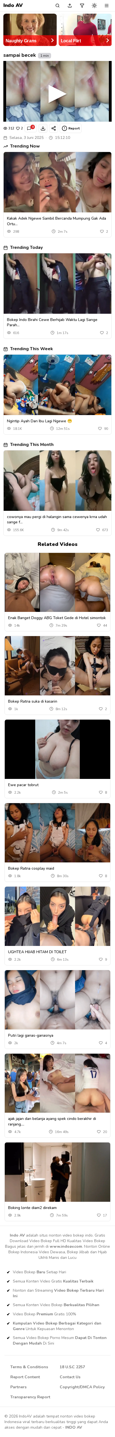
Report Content (25, 1377)
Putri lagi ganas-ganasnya (30, 1035)
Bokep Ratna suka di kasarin (32, 701)
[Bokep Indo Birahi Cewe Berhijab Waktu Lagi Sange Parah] (57, 283)
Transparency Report (30, 1397)
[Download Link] (43, 128)
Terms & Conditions (29, 1367)
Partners (18, 1387)
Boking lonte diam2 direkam (32, 1207)
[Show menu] (107, 5)
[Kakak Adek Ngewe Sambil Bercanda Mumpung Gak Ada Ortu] (57, 182)
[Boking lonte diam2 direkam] (57, 1172)
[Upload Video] (70, 5)
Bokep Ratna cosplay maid (31, 868)
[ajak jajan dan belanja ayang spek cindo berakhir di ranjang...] (57, 1083)
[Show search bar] (57, 5)
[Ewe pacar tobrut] (57, 749)
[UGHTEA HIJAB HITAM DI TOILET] (57, 916)
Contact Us (70, 1377)
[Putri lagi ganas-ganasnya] (57, 999)
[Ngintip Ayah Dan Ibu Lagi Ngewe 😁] (57, 385)
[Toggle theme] (94, 6)
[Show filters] (82, 5)
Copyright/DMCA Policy (82, 1387)
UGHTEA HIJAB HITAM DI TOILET (37, 952)
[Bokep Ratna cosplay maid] (57, 832)
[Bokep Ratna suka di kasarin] (57, 665)
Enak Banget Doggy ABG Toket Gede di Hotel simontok (57, 618)
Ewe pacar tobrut (23, 785)
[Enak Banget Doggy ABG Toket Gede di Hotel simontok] (57, 582)
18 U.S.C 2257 (72, 1367)
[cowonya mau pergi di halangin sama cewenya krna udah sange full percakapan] (57, 480)
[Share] (53, 128)
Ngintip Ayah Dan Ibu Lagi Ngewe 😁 (39, 421)
